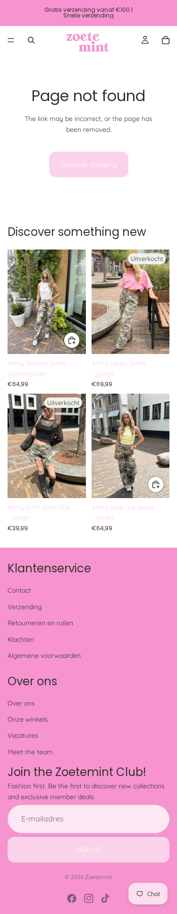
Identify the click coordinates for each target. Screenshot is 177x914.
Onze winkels (28, 719)
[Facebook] (71, 898)
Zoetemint (98, 876)
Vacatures (23, 735)
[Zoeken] (31, 40)
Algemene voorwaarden (44, 655)
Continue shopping (88, 164)
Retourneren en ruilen (40, 623)
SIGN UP (88, 849)
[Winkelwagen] (165, 40)
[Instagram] (88, 898)
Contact (19, 590)
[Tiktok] (105, 898)
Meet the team (30, 752)
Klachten (21, 639)
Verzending (25, 607)
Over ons (21, 702)
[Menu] (11, 40)
